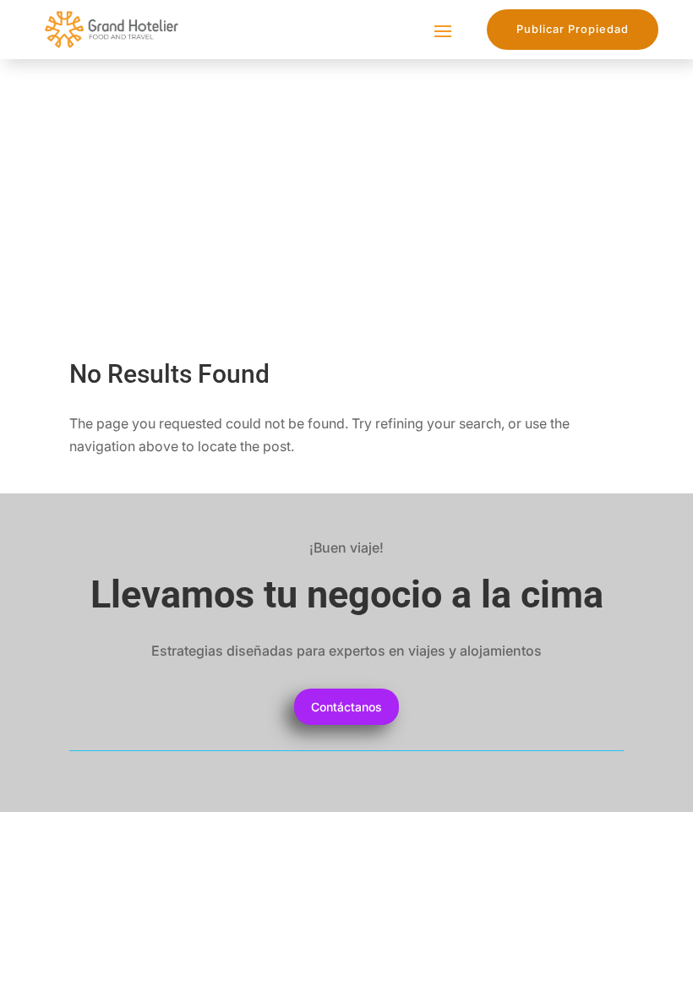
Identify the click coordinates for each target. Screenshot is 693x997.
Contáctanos (346, 707)
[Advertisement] (346, 186)
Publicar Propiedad (572, 29)
